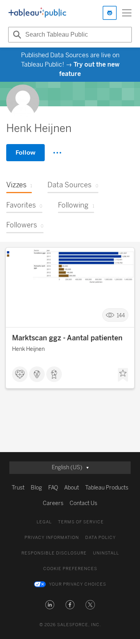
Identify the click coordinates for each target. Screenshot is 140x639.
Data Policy (100, 537)
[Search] (15, 34)
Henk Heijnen (28, 349)
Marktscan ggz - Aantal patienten (67, 338)
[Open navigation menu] (127, 13)
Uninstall (106, 553)
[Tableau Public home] (37, 13)
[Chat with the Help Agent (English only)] (110, 13)
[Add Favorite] (123, 375)
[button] (50, 605)
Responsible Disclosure (54, 553)
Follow (25, 152)
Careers (53, 503)
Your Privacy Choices (77, 584)
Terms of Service (81, 522)
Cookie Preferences (70, 568)
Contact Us (83, 503)
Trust (18, 487)
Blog (36, 487)
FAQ (53, 487)
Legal (44, 522)
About (71, 487)
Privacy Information (51, 537)
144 (121, 315)
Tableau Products (106, 487)
